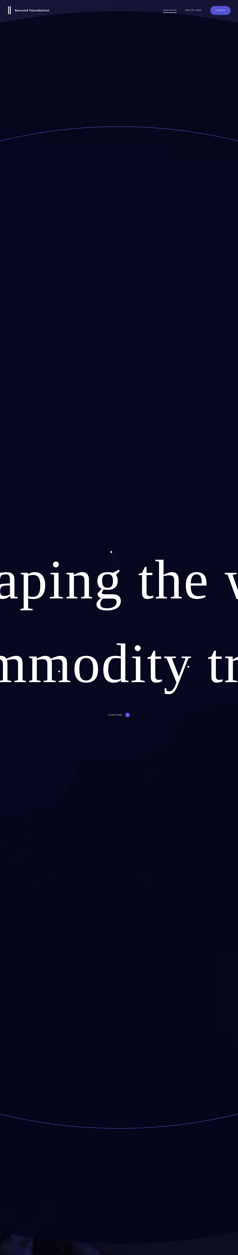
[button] (119, 715)
